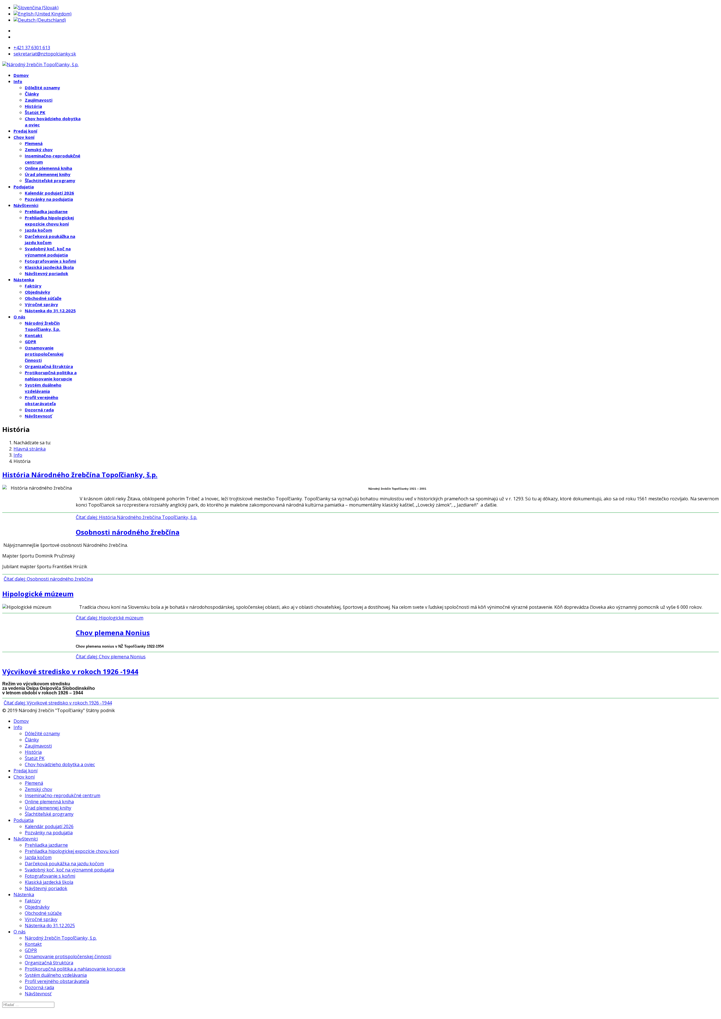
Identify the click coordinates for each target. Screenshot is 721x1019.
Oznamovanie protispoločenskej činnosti (44, 354)
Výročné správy (41, 304)
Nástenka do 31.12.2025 (50, 310)
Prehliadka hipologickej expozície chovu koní (72, 851)
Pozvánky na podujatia (49, 199)
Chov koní (24, 137)
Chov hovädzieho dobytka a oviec (60, 764)
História (33, 106)
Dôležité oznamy (42, 87)
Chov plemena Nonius (113, 632)
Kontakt (34, 335)
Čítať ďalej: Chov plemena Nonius (111, 657)
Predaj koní (25, 131)
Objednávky (37, 292)
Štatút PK (35, 112)
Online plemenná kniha (48, 168)
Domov (21, 75)
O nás (19, 317)
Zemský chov (39, 149)
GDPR (30, 341)
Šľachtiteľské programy (50, 180)
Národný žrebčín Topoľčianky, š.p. (61, 938)
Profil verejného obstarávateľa (57, 981)
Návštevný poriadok (46, 273)
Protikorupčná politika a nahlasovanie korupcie (75, 969)
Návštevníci (26, 205)
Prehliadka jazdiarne (46, 211)
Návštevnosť (38, 416)
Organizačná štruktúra (49, 366)
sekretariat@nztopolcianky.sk (45, 54)
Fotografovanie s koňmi (50, 261)
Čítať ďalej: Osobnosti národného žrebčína (48, 579)
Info (18, 81)
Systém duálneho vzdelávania (56, 975)
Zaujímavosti (38, 100)
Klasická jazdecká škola (49, 267)
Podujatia (24, 186)
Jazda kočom (38, 230)
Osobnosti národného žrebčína (127, 532)
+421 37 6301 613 (32, 47)
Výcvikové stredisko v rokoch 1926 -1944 (70, 671)
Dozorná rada (39, 409)
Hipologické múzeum (38, 593)
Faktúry (33, 286)
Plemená (34, 143)
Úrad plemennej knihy (47, 174)
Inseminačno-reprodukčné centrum (62, 795)
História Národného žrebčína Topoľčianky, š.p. (79, 474)
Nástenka (24, 279)
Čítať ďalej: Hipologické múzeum (109, 618)
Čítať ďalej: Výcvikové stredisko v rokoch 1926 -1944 (58, 703)
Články (32, 94)
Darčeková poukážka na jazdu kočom (64, 863)
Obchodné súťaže (43, 298)
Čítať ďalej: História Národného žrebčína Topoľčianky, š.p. (136, 517)
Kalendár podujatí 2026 (49, 193)
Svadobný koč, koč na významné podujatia (69, 870)
